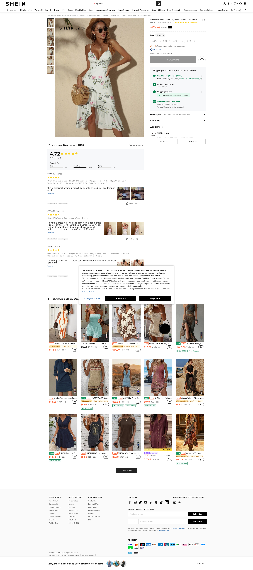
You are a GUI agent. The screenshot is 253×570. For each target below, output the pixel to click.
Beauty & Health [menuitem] (158, 10)
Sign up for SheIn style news (141, 509)
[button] (240, 3)
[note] (182, 351)
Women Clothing (72, 15)
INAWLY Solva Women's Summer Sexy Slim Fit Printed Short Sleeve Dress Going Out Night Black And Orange (63, 343)
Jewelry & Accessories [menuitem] (140, 10)
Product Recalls (94, 510)
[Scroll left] (242, 10)
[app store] (174, 503)
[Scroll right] (245, 10)
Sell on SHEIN (74, 523)
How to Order (73, 510)
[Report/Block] (142, 203)
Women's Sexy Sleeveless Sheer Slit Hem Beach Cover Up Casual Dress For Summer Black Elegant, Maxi (190, 398)
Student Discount (55, 517)
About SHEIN (53, 501)
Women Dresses (86, 15)
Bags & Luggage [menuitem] (190, 10)
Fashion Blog (53, 523)
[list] (149, 502)
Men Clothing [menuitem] (80, 10)
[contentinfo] (167, 546)
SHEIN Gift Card (94, 517)
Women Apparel (59, 15)
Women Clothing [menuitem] (41, 10)
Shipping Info (73, 501)
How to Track (73, 514)
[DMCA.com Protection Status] (136, 553)
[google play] (179, 503)
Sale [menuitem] (30, 10)
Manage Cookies (88, 555)
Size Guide (72, 517)
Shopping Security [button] (164, 92)
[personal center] (224, 3)
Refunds (72, 507)
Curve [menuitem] (70, 10)
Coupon (91, 514)
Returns (71, 504)
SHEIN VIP (72, 520)
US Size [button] (159, 35)
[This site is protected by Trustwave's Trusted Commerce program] (130, 553)
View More (127, 470)
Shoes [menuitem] (91, 10)
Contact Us (92, 501)
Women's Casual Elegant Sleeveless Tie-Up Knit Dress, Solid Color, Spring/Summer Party (158, 343)
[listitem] (63, 329)
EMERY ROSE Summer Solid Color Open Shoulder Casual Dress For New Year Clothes (127, 453)
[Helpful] (127, 203)
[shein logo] (15, 3)
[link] (230, 3)
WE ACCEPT (132, 540)
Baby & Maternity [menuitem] (174, 10)
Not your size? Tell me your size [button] (162, 53)
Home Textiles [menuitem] (222, 10)
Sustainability (53, 504)
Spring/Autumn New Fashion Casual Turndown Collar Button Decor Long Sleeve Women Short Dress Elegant (63, 398)
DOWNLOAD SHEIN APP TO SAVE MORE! (188, 497)
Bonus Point (92, 507)
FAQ (89, 520)
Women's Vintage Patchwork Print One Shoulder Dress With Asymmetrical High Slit (190, 343)
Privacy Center (54, 555)
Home (49, 15)
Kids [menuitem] (63, 10)
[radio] (154, 41)
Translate (50, 193)
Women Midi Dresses (101, 15)
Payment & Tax (93, 504)
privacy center (164, 530)
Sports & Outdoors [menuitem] (207, 10)
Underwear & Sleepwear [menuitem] (105, 10)
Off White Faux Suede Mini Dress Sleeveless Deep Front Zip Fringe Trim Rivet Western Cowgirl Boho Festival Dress (127, 398)
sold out (173, 59)
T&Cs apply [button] (161, 87)
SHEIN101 (52, 520)
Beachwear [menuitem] (54, 10)
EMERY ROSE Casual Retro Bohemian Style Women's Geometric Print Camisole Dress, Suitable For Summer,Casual (95, 398)
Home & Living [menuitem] (123, 10)
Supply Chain (54, 510)
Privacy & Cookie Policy (179, 528)
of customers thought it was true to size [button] (169, 46)
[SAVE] (202, 59)
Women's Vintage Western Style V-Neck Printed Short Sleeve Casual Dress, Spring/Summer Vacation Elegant (190, 453)
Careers (52, 514)
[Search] (158, 3)
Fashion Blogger (55, 507)
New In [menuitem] (23, 10)
